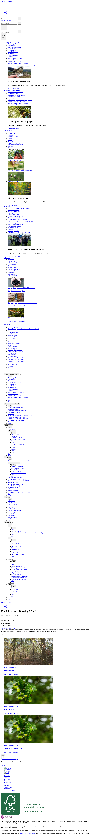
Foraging (10, 135)
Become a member (13, 327)
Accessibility (8, 785)
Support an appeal (13, 348)
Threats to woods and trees (15, 92)
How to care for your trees (15, 216)
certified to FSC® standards (27, 833)
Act (9, 330)
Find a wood (11, 132)
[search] (19, 18)
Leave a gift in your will (15, 350)
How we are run (12, 264)
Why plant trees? (12, 229)
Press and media (8, 779)
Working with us (12, 267)
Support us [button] (7, 324)
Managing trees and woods (15, 224)
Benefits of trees (12, 50)
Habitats (10, 56)
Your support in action (14, 343)
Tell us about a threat (14, 96)
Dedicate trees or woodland (15, 351)
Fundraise (10, 363)
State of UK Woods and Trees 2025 (18, 63)
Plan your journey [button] (13, 205)
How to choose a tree (14, 211)
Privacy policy (8, 788)
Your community (12, 335)
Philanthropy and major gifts (16, 358)
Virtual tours (11, 146)
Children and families (14, 143)
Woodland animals (13, 52)
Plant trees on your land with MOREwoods (20, 221)
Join (9, 325)
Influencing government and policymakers (20, 100)
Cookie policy (8, 787)
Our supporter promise (14, 269)
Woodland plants (12, 53)
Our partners (11, 274)
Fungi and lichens (13, 55)
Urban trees (11, 98)
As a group (11, 366)
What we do (11, 259)
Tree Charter (11, 338)
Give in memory (12, 353)
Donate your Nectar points (15, 359)
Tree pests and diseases (14, 47)
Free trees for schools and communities (19, 208)
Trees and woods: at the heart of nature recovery (21, 65)
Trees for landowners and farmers (17, 219)
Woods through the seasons (15, 144)
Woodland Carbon (13, 227)
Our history (11, 266)
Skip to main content (6, 1)
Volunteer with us (13, 334)
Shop (5, 11)
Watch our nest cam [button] (13, 88)
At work (10, 367)
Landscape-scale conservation (16, 104)
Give (9, 345)
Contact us (7, 776)
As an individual (12, 364)
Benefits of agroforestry (14, 223)
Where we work (12, 263)
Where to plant (12, 213)
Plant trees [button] (7, 206)
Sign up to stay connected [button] (8, 765)
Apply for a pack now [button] (14, 256)
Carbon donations (13, 356)
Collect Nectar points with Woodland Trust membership (23, 329)
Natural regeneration (13, 231)
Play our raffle (12, 354)
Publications (7, 782)
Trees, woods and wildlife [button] (11, 42)
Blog (5, 13)
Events (10, 140)
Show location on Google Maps (10, 628)
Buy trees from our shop (15, 218)
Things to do (11, 133)
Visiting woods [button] (8, 130)
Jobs (5, 777)
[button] (11, 374)
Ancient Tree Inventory (14, 61)
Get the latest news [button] (13, 128)
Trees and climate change (15, 48)
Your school (11, 337)
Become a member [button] (6, 16)
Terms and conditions (10, 790)
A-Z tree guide (12, 44)
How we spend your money (16, 361)
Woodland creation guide (15, 226)
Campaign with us (13, 93)
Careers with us (12, 271)
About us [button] (7, 258)
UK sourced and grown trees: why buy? (19, 232)
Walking (10, 141)
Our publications (12, 275)
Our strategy (11, 261)
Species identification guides (16, 58)
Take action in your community (17, 95)
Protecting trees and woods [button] (12, 90)
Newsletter (7, 781)
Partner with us (12, 342)
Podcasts (10, 148)
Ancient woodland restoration (16, 101)
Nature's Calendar (13, 60)
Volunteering (11, 272)
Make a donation (12, 346)
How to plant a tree (13, 214)
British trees (11, 45)
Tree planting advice (13, 210)
